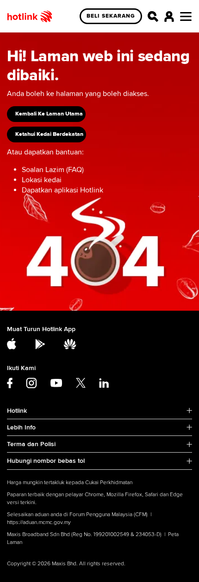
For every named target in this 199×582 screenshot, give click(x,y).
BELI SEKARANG (111, 16)
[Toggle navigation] (186, 16)
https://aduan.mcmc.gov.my (39, 522)
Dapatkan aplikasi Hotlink (62, 190)
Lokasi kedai (42, 180)
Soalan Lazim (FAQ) (53, 169)
